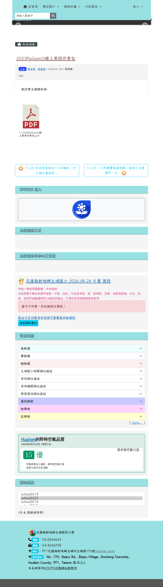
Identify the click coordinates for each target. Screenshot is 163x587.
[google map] (105, 551)
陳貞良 (31, 69)
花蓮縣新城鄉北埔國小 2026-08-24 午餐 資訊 (68, 281)
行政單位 (91, 6)
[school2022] (82, 498)
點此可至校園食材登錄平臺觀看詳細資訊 (46, 317)
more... (137, 422)
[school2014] (82, 502)
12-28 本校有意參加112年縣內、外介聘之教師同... (50, 170)
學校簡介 (49, 6)
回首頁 (33, 6)
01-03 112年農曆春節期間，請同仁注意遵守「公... (116, 170)
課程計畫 (70, 6)
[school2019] (82, 494)
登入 (136, 6)
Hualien (28, 439)
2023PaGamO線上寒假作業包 (45, 58)
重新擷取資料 (28, 323)
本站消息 (28, 44)
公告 (22, 69)
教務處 (42, 69)
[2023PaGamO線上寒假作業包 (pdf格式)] (31, 116)
